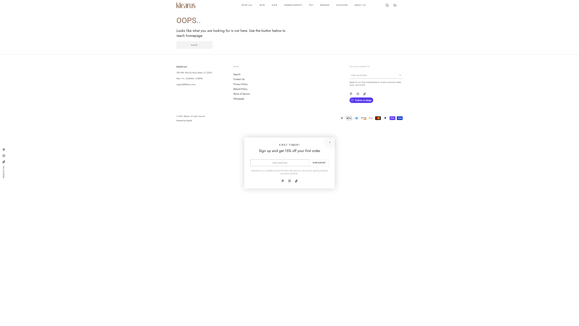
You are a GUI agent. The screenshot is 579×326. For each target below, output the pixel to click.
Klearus (187, 116)
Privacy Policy (240, 84)
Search (236, 74)
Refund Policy (240, 89)
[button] (387, 5)
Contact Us (238, 79)
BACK (194, 45)
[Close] (330, 142)
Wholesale (238, 99)
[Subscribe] (401, 75)
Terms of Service (241, 94)
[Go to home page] (185, 5)
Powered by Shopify (184, 120)
